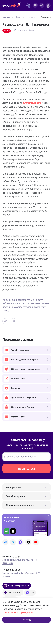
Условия (6, 576)
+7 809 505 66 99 (11, 569)
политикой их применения (19, 612)
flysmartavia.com (32, 102)
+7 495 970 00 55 (11, 556)
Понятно (26, 619)
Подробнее (7, 563)
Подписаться (26, 468)
